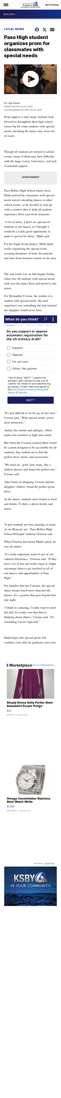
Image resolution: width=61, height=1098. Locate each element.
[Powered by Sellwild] (49, 863)
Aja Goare (14, 103)
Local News (14, 29)
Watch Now (51, 5)
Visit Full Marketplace (43, 665)
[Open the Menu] (6, 5)
